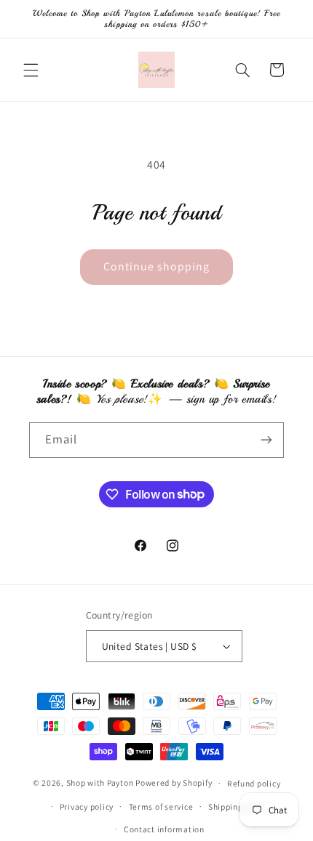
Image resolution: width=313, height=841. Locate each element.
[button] (30, 69)
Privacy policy (87, 806)
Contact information (164, 829)
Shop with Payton (100, 782)
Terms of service (161, 806)
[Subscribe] (266, 440)
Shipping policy (238, 806)
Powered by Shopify (173, 782)
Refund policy (254, 783)
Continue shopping (156, 266)
